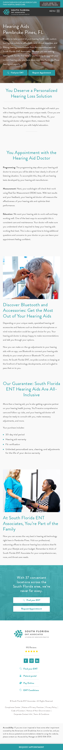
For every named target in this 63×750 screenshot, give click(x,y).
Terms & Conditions (41, 714)
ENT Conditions (31, 690)
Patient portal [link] (29, 675)
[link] (31, 649)
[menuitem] (26, 661)
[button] (58, 11)
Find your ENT (17, 72)
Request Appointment (41, 72)
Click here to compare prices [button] (50, 4)
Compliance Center (12, 707)
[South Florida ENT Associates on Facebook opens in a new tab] (26, 661)
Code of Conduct (18, 710)
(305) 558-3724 (44, 736)
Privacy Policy (51, 707)
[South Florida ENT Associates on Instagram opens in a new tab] (31, 661)
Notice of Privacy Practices (33, 707)
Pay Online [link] (28, 682)
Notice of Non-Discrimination (38, 710)
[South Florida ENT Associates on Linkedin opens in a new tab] (37, 661)
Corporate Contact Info (23, 714)
